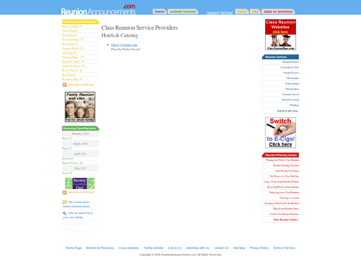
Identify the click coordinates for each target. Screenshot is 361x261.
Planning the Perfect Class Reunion (282, 160)
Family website (154, 248)
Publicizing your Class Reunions (284, 192)
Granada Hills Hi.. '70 (72, 48)
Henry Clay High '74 (72, 26)
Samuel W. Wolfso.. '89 (73, 61)
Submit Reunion (183, 11)
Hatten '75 (67, 148)
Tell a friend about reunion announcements (76, 204)
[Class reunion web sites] (280, 49)
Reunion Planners (291, 62)
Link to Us (174, 248)
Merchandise (293, 78)
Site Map (239, 248)
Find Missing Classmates (287, 170)
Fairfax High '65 (69, 30)
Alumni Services (291, 72)
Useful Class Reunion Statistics (284, 214)
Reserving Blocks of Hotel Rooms (283, 187)
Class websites (129, 248)
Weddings (294, 105)
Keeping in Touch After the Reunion (282, 203)
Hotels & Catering (290, 99)
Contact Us (221, 248)
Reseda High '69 (69, 44)
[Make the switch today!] (280, 147)
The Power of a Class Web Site (284, 176)
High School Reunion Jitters (286, 208)
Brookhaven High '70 (72, 79)
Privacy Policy (259, 248)
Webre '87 (66, 138)
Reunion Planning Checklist (286, 165)
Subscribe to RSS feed (81, 84)
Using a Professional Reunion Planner (281, 181)
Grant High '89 (69, 52)
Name (242, 11)
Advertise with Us (197, 248)
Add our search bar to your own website (78, 215)
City (255, 11)
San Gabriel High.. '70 (72, 39)
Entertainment (292, 83)
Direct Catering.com (124, 44)
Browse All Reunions (100, 248)
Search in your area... (288, 111)
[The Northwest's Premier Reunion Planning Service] (80, 184)
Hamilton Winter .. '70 (72, 57)
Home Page (74, 248)
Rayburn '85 (67, 158)
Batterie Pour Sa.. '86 (72, 163)
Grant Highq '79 (69, 35)
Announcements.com (105, 8)
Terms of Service (284, 248)
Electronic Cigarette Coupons (76, 226)
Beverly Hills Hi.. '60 (72, 70)
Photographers (292, 89)
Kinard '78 (67, 173)
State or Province (278, 11)
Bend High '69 (68, 75)
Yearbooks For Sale (289, 67)
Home (160, 11)
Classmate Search (290, 94)
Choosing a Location (289, 197)
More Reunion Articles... (286, 220)
